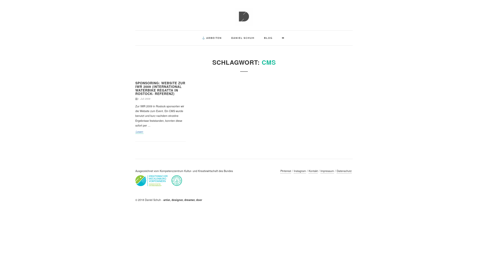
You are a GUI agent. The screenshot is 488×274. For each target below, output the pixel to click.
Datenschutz (344, 171)
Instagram (300, 171)
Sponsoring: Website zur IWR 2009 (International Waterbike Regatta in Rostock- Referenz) (160, 88)
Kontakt (313, 171)
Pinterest (285, 171)
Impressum (327, 171)
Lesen (139, 132)
